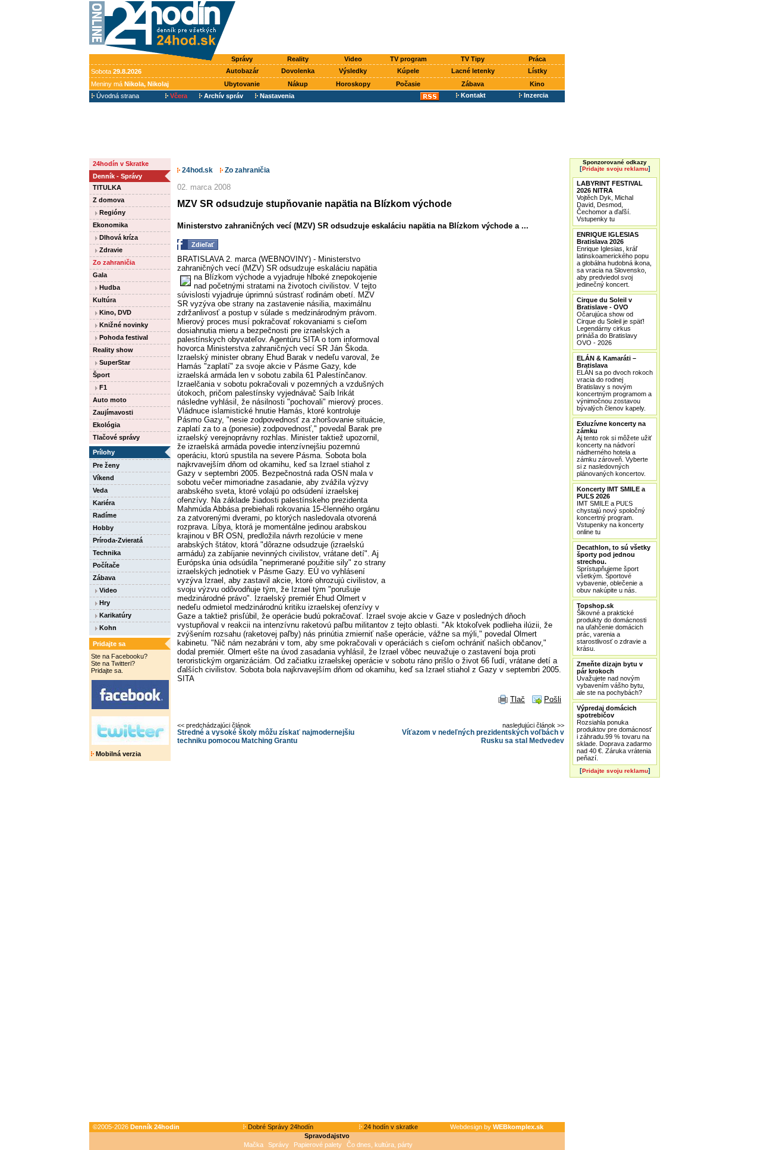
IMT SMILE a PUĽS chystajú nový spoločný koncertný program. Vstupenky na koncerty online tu (611, 510)
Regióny (111, 212)
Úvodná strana (117, 95)
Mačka (253, 1144)
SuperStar (114, 362)
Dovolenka (298, 70)
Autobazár (242, 70)
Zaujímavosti (113, 412)
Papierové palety (318, 1144)
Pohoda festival (123, 337)
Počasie (408, 83)
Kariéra (104, 502)
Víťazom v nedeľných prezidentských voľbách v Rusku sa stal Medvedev (483, 736)
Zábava (472, 83)
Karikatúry (114, 615)
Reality (298, 58)
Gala (100, 274)
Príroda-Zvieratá (118, 540)
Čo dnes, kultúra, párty (380, 1144)
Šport (101, 374)
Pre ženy (106, 465)
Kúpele (408, 70)
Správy (242, 58)
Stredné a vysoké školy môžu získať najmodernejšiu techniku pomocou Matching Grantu (265, 736)
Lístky (537, 70)
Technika (107, 552)
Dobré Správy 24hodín (279, 1126)
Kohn (107, 627)
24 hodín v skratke (390, 1126)
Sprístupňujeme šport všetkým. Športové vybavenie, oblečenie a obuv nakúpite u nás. (613, 569)
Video (353, 58)
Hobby (103, 527)
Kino (537, 83)
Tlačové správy (116, 437)
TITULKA (107, 187)
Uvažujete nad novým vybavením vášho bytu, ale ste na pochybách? (610, 678)
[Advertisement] (403, 28)
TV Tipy (473, 58)
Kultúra (104, 299)
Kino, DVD (114, 312)
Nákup (298, 83)
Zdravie (110, 249)
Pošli (552, 699)
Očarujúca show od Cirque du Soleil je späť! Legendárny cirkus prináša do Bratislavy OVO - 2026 (610, 321)
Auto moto (110, 399)
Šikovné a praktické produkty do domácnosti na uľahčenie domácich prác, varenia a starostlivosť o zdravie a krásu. (611, 627)
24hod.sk (196, 170)
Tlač (517, 699)
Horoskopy (353, 83)
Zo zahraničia (114, 262)
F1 (102, 387)
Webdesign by (496, 1126)
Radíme (105, 515)
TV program (408, 58)
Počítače (106, 565)
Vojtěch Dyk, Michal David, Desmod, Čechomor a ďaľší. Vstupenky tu (610, 201)
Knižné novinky (123, 324)
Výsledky (353, 70)
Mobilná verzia (117, 753)
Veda (100, 490)
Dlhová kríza (118, 237)
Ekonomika (110, 224)
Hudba (109, 287)
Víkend (103, 477)
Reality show (113, 349)
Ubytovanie (242, 83)
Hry (104, 602)
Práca (537, 58)
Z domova (108, 199)
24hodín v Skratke (121, 163)
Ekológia (106, 424)
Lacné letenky (473, 70)
